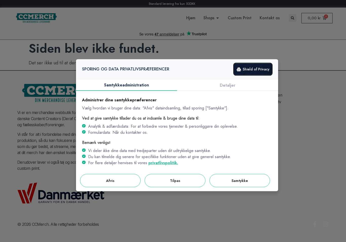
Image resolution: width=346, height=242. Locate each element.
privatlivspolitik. (163, 162)
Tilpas (175, 180)
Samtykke (240, 180)
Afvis (110, 180)
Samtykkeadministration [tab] (126, 85)
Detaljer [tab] (227, 85)
